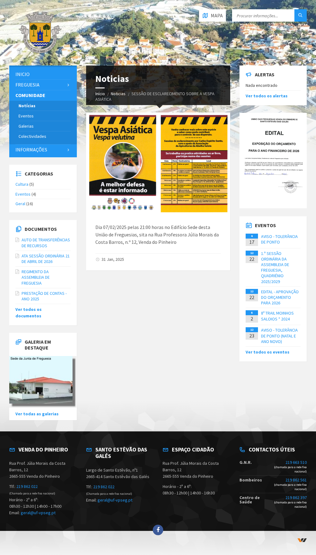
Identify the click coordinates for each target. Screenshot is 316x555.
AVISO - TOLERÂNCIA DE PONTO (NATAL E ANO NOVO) (279, 335)
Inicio (22, 74)
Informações (31, 149)
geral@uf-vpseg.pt (38, 512)
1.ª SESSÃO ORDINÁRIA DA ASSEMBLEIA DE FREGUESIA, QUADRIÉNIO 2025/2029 (275, 267)
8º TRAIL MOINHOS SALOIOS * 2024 (277, 315)
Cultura (21, 184)
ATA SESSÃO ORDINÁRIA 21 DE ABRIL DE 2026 (46, 258)
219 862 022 (27, 486)
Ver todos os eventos (267, 352)
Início (100, 93)
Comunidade (30, 95)
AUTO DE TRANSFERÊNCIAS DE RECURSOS (46, 242)
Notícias (27, 105)
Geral (20, 203)
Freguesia (27, 85)
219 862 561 (296, 480)
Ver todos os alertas (267, 96)
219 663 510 (296, 462)
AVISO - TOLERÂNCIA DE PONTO (279, 239)
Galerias (26, 126)
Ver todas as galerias (37, 414)
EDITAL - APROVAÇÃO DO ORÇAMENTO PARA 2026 (280, 297)
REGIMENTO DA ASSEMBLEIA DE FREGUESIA (36, 277)
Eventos (26, 116)
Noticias (118, 93)
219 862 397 (296, 497)
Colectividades (32, 136)
